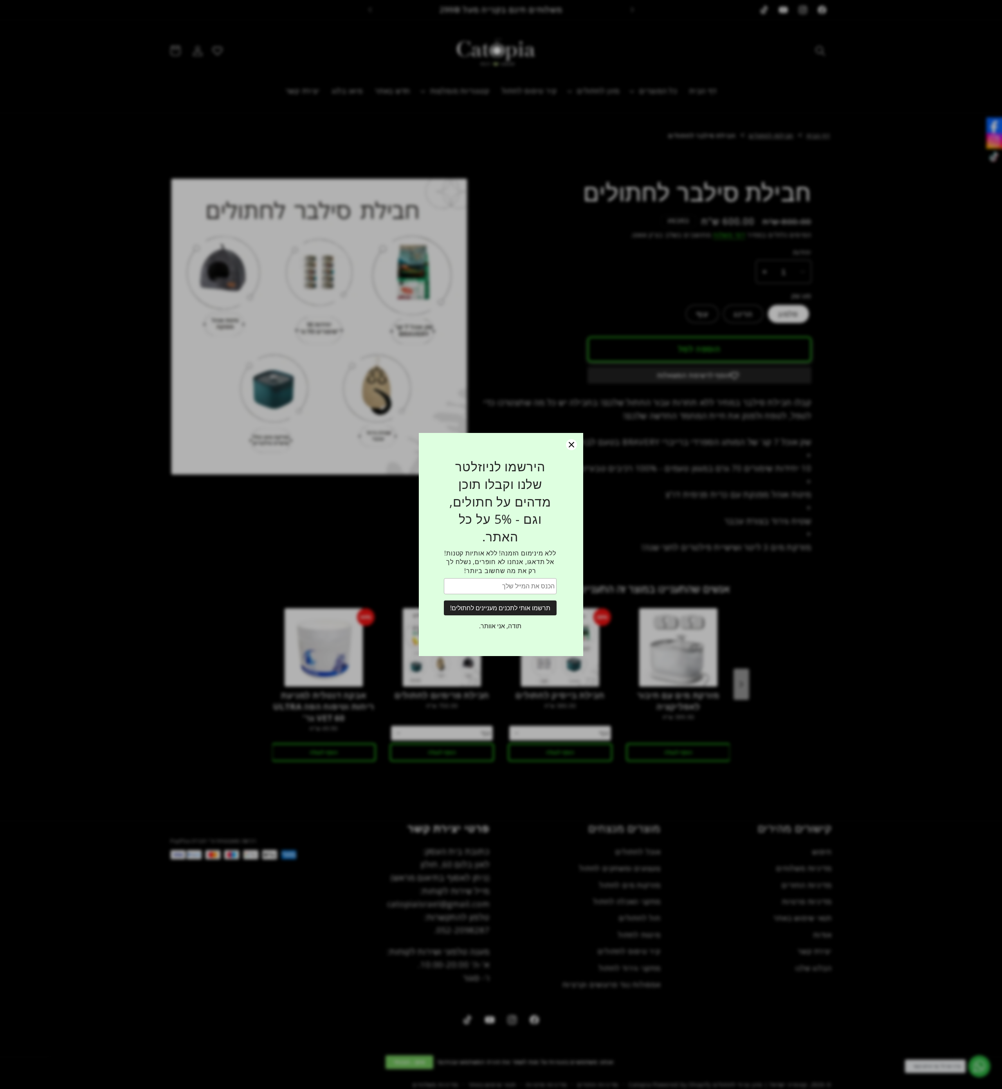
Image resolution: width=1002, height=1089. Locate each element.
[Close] (571, 444)
